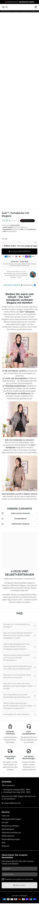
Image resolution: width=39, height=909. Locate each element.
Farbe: (6, 235)
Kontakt (5, 822)
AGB (3, 843)
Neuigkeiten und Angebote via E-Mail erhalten (19, 879)
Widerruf (5, 846)
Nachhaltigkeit (8, 829)
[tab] (19, 625)
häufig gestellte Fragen (11, 819)
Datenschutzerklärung (11, 833)
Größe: (10, 237)
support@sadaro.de (11, 803)
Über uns (5, 816)
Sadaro (25, 895)
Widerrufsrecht (8, 836)
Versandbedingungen (11, 839)
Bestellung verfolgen (10, 826)
